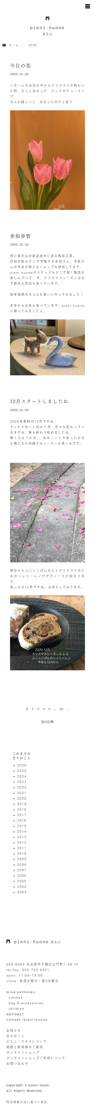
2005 (22, 881)
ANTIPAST (15, 1014)
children (17, 1008)
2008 (22, 864)
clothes (16, 997)
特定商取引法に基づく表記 (27, 1102)
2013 (22, 836)
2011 (22, 847)
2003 (22, 892)
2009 (22, 858)
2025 (22, 770)
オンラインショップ (23, 1052)
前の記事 (47, 722)
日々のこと (15, 1036)
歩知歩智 (20, 236)
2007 (22, 870)
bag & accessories (26, 1002)
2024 (22, 776)
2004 (22, 886)
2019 (22, 803)
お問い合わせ (17, 1063)
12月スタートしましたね (39, 401)
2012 (22, 842)
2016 (22, 820)
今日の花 (20, 65)
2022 (22, 787)
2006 (22, 875)
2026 (22, 765)
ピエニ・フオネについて (26, 1041)
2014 (22, 831)
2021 (22, 792)
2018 (22, 809)
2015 (22, 825)
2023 (22, 781)
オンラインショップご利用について (35, 1058)
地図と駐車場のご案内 (24, 1047)
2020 (22, 798)
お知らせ (13, 1030)
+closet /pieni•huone (27, 1019)
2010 (22, 853)
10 (61, 709)
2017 (22, 814)
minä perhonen (20, 991)
